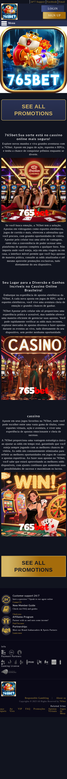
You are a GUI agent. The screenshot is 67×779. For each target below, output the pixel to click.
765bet (63, 701)
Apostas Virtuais (52, 710)
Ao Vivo (12, 710)
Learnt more (17, 633)
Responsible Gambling (37, 698)
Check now (17, 614)
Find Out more (18, 623)
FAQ (27, 709)
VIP (20, 709)
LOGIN (53, 8)
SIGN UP (54, 15)
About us (61, 698)
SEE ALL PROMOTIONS (33, 110)
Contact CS (17, 602)
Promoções (39, 709)
